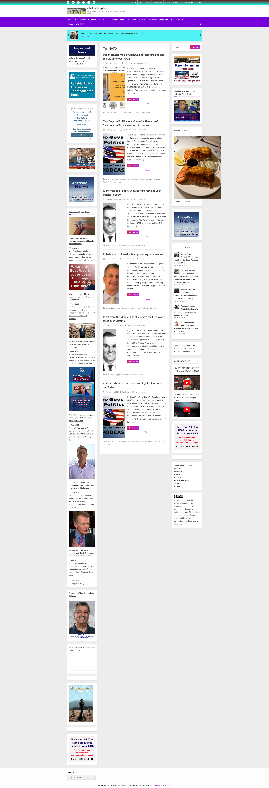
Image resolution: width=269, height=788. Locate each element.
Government (143, 179)
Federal (134, 245)
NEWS (187, 248)
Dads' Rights (84, 36)
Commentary (126, 179)
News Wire (163, 19)
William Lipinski (127, 199)
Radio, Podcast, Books (148, 19)
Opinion (147, 2)
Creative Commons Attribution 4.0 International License (184, 506)
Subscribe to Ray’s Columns (191, 2)
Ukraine (149, 112)
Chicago (109, 112)
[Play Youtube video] (187, 382)
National (152, 179)
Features (168, 2)
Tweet (147, 103)
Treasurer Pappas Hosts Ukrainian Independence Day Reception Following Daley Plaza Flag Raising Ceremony (186, 276)
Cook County (117, 112)
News (141, 2)
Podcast (106, 182)
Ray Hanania (128, 63)
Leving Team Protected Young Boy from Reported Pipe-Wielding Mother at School (111, 33)
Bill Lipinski (110, 179)
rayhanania (152, 308)
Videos (118, 182)
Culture (126, 112)
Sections (82, 19)
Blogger (117, 179)
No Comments (142, 63)
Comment (132, 19)
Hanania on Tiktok (178, 19)
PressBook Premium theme (162, 785)
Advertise (176, 2)
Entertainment (157, 2)
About (70, 19)
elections (134, 179)
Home (134, 2)
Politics (142, 112)
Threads (177, 486)
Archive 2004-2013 (76, 24)
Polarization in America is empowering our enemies (133, 254)
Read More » (134, 99)
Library (94, 19)
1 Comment (141, 199)
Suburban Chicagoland (97, 8)
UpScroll (177, 483)
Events (131, 112)
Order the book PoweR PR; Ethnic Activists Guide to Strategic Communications (184, 349)
